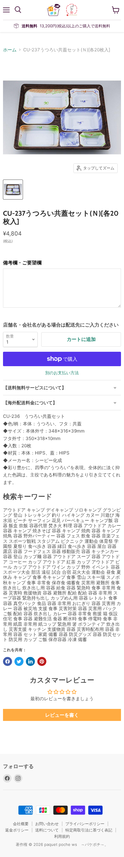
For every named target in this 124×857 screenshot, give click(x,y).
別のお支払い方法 (62, 372)
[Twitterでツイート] (18, 661)
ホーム (10, 49)
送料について (47, 830)
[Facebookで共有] (7, 661)
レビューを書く (62, 715)
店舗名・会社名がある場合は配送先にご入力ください (61, 324)
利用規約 (62, 836)
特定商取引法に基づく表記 (88, 830)
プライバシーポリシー (84, 823)
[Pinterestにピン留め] (41, 661)
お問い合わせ (47, 823)
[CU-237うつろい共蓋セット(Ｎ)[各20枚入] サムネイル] (13, 189)
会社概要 (21, 823)
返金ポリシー (17, 830)
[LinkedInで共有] (30, 661)
